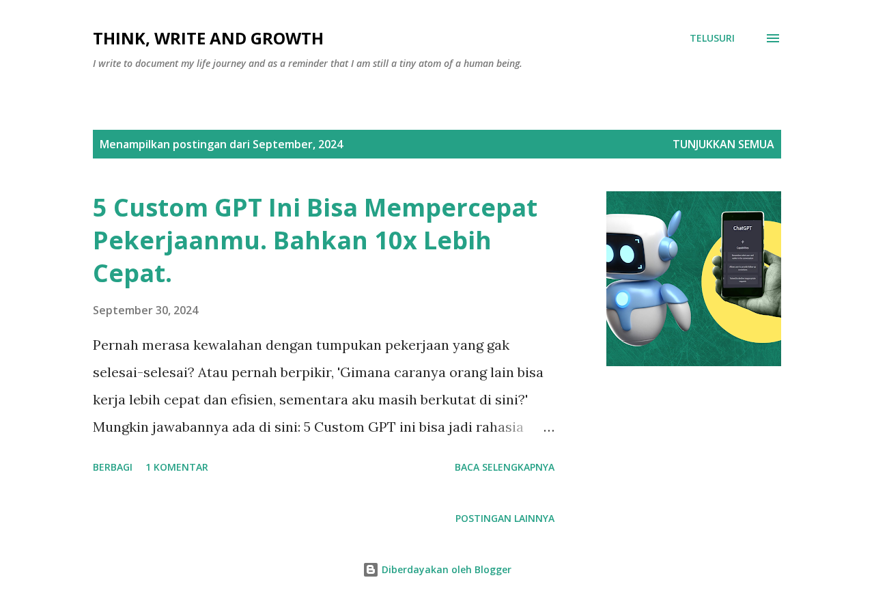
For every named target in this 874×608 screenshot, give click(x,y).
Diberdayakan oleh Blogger (445, 569)
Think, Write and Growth (208, 38)
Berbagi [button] (112, 466)
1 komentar (176, 466)
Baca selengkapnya (504, 466)
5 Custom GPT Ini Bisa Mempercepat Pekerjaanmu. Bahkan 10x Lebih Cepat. (315, 240)
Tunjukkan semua (723, 144)
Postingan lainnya (504, 518)
